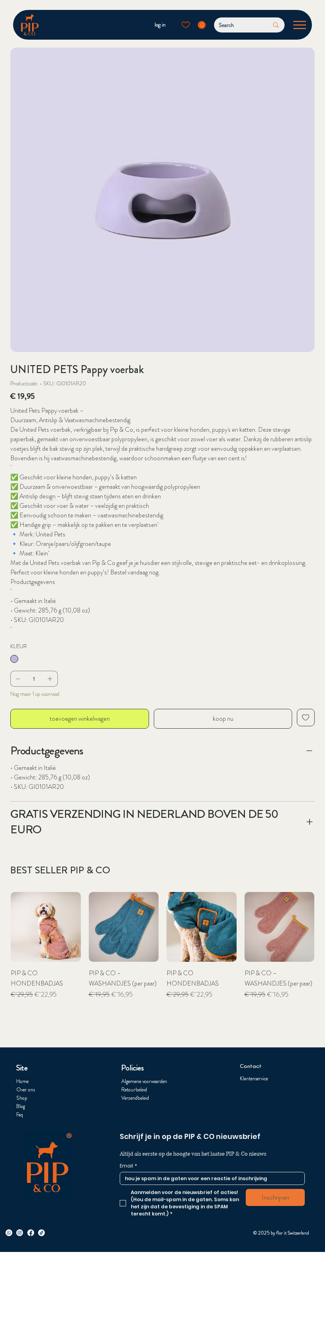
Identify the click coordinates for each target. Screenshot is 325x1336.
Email (128, 1166)
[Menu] (300, 25)
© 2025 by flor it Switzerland (281, 1232)
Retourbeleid (134, 1089)
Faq (19, 1114)
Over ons (25, 1089)
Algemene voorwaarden (144, 1081)
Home (22, 1081)
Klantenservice (254, 1078)
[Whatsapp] (9, 1232)
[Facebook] (30, 1232)
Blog (20, 1106)
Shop (21, 1098)
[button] (202, 25)
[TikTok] (41, 1232)
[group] (162, 961)
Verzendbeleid (135, 1098)
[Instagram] (19, 1232)
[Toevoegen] (306, 717)
